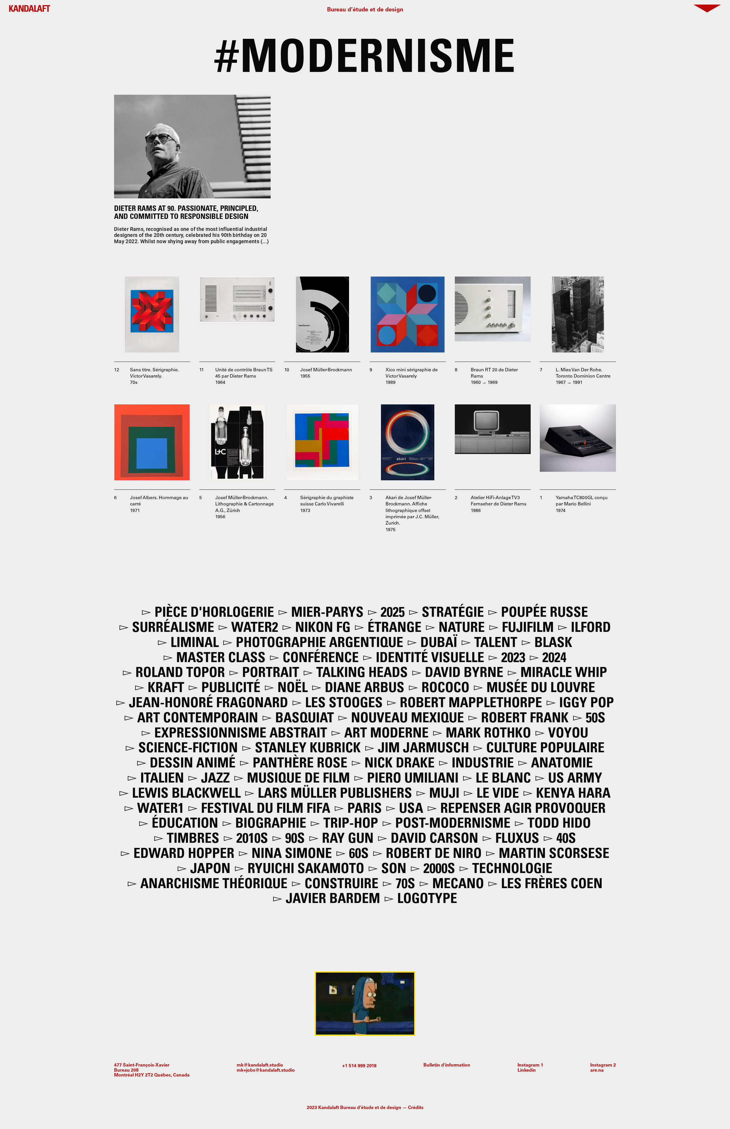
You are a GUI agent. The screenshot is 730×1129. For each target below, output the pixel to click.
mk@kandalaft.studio (260, 1065)
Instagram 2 (603, 1065)
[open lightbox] (152, 315)
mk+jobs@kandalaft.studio (266, 1070)
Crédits (415, 1108)
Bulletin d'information (446, 1065)
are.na (597, 1070)
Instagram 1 (530, 1065)
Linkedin (527, 1070)
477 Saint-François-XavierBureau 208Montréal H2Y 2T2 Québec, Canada (152, 1070)
